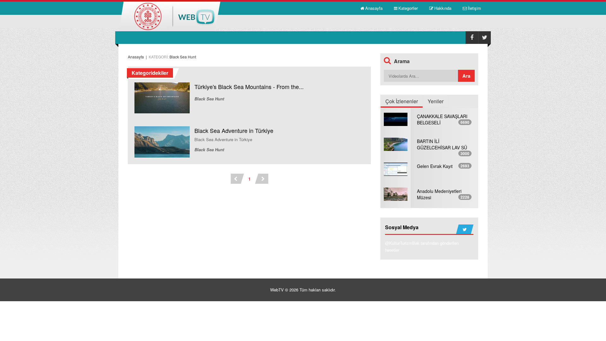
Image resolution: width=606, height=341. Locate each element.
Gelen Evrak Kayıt (435, 166)
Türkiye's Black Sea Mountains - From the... (249, 86)
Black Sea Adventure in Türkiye (233, 130)
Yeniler (435, 101)
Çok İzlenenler (401, 101)
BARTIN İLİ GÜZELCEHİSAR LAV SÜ (442, 144)
